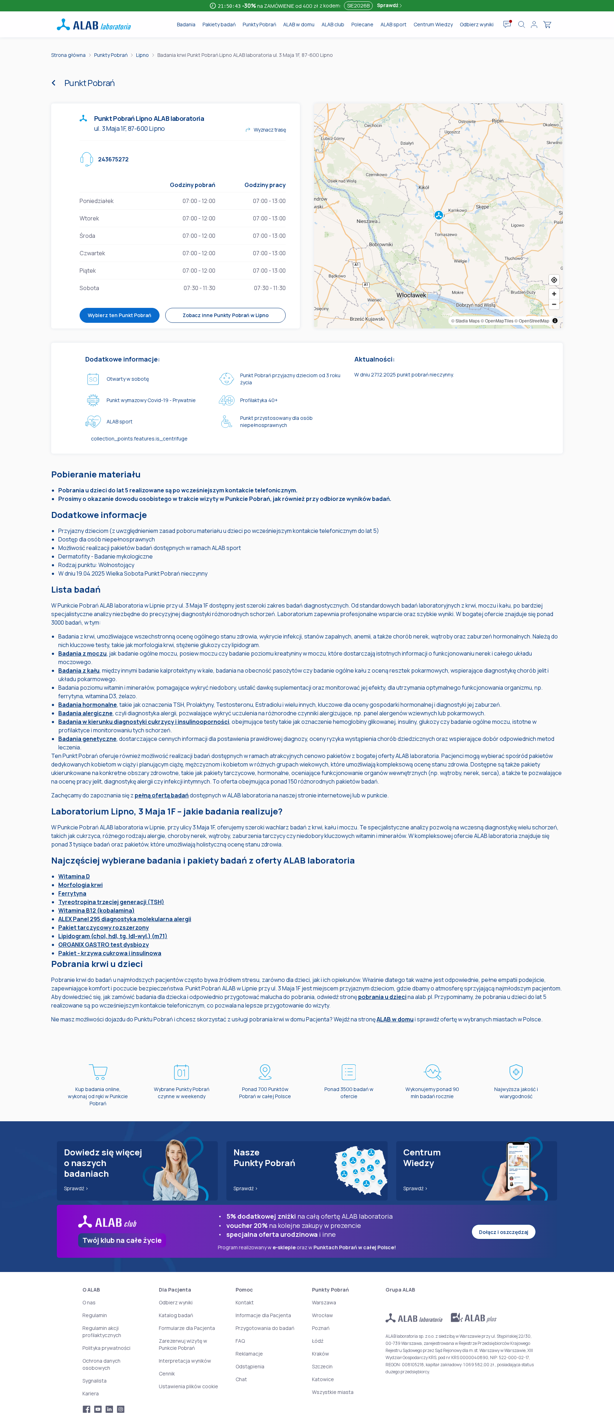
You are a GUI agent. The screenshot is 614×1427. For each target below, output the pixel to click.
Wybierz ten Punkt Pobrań (119, 315)
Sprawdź (388, 5)
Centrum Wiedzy (433, 24)
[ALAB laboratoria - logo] (94, 24)
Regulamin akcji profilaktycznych (101, 1331)
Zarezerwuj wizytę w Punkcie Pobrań (183, 1344)
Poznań (320, 1328)
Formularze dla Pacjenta (187, 1328)
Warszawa (324, 1302)
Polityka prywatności (106, 1348)
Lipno (142, 55)
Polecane (362, 24)
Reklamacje (249, 1353)
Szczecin (322, 1366)
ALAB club (333, 24)
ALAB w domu (298, 24)
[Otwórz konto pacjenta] (534, 24)
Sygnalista (94, 1380)
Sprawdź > (76, 1188)
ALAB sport (393, 24)
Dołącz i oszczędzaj (503, 1232)
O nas (89, 1302)
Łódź (317, 1340)
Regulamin (94, 1315)
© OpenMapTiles (497, 320)
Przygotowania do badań (265, 1328)
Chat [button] (241, 1379)
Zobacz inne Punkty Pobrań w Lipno (226, 315)
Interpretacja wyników (185, 1360)
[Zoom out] (554, 304)
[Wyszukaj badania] (521, 24)
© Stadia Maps (465, 320)
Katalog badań (176, 1315)
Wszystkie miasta (333, 1392)
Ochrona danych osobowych (101, 1364)
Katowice (323, 1379)
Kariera (90, 1393)
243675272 (113, 159)
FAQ (240, 1340)
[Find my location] (554, 280)
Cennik (167, 1373)
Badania (186, 24)
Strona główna (68, 55)
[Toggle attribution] (555, 320)
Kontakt (245, 1302)
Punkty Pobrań (259, 24)
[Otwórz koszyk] (547, 24)
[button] (438, 216)
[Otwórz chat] (507, 24)
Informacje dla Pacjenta (263, 1315)
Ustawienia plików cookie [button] (188, 1386)
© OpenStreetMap (532, 320)
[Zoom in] (554, 294)
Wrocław (322, 1315)
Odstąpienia (250, 1366)
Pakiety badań (219, 24)
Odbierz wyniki (477, 24)
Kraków (320, 1353)
